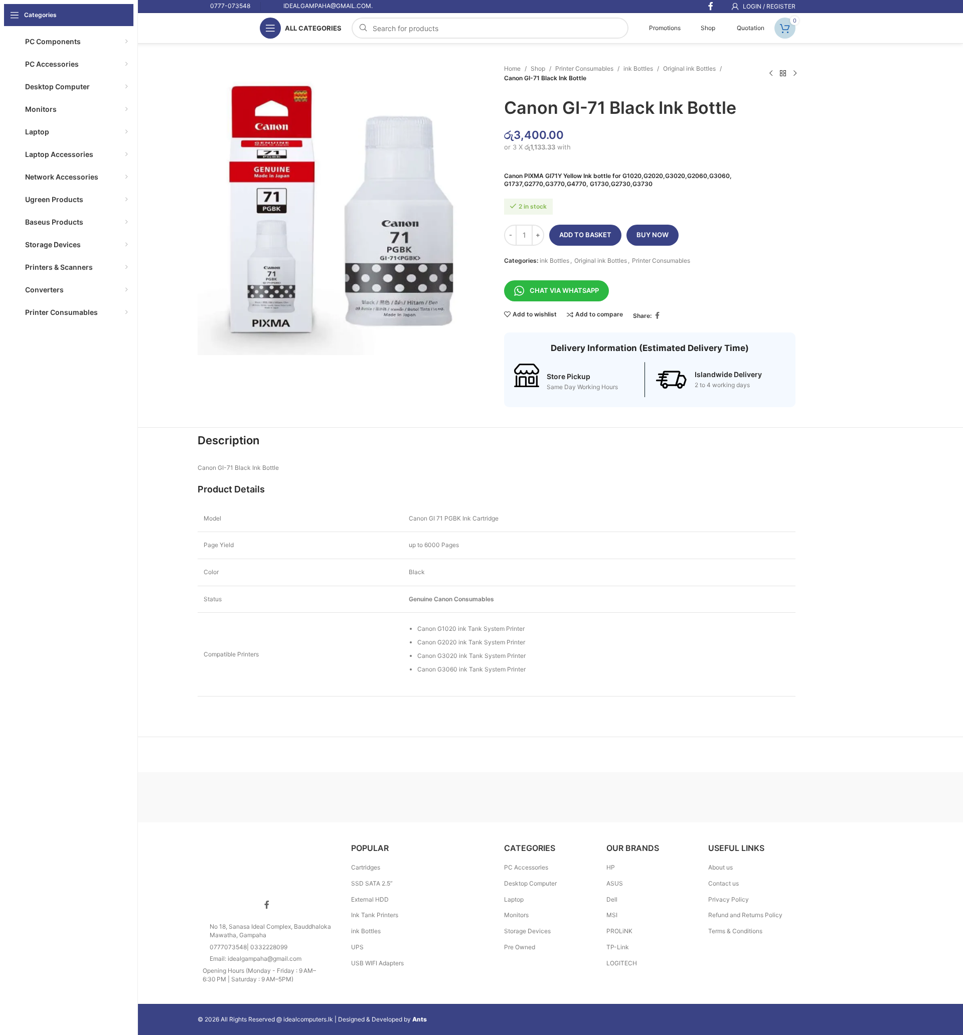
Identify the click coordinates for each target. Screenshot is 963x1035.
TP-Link (617, 947)
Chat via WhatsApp (564, 290)
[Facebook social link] (658, 315)
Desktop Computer (530, 883)
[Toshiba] (240, 797)
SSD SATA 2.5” (372, 883)
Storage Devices (527, 931)
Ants (419, 1019)
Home (512, 68)
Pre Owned (519, 947)
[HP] (581, 797)
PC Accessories (526, 867)
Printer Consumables (584, 68)
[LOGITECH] (411, 797)
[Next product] (795, 73)
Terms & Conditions (735, 931)
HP (610, 867)
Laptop (514, 899)
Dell (611, 899)
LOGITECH (621, 963)
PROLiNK (619, 931)
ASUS (614, 883)
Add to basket (585, 235)
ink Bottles (638, 68)
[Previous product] (771, 73)
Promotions (664, 28)
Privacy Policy (728, 899)
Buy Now (652, 235)
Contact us (723, 883)
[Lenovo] (496, 797)
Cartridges (365, 867)
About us (720, 867)
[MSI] (325, 797)
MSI (611, 915)
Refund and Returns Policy (745, 915)
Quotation (749, 28)
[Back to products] (783, 73)
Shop (708, 28)
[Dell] (667, 797)
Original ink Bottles (689, 68)
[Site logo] (219, 27)
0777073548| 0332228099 (248, 947)
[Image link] (266, 864)
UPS (357, 947)
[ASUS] (752, 797)
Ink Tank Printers (374, 915)
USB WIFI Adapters (377, 963)
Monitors (516, 915)
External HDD (370, 899)
